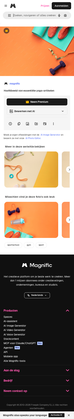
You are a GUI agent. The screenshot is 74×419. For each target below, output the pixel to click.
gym (29, 245)
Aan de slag (12, 370)
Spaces (8, 316)
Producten (11, 310)
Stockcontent (11, 338)
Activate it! (56, 415)
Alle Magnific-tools (14, 360)
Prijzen (45, 5)
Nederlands (37, 295)
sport (41, 245)
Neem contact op (15, 391)
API (6, 352)
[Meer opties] (53, 123)
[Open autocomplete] (8, 15)
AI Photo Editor (33, 138)
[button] (37, 295)
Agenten (11, 347)
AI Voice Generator (14, 334)
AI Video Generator (14, 330)
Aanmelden (61, 5)
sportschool (13, 245)
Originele (23, 31)
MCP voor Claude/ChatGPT (23, 343)
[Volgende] (69, 169)
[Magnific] (37, 266)
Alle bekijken (37, 146)
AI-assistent (10, 321)
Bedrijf (8, 380)
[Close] (69, 415)
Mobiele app (11, 356)
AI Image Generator (50, 134)
